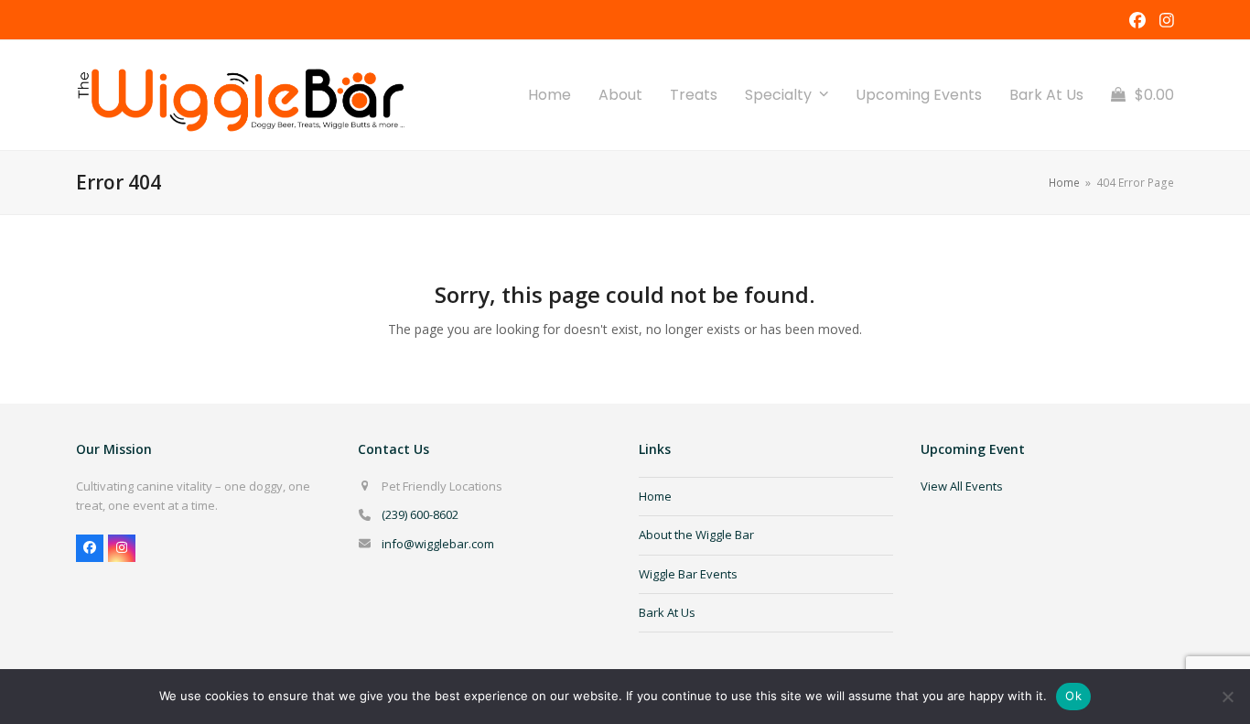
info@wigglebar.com (438, 543)
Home (655, 496)
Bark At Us (667, 612)
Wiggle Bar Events (688, 574)
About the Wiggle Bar (696, 534)
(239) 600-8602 (420, 514)
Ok (1073, 695)
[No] (1227, 696)
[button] (1142, 95)
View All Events (962, 486)
